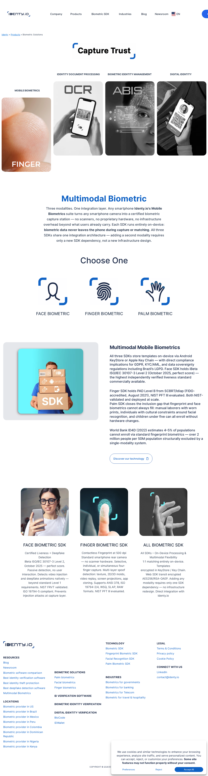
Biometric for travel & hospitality (126, 697)
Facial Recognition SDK (120, 658)
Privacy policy (165, 653)
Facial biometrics (64, 682)
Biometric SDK (100, 14)
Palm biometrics (64, 677)
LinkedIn (162, 672)
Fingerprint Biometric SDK (121, 653)
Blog (144, 14)
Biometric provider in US (18, 706)
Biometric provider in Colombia (22, 727)
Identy (5, 34)
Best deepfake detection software (24, 688)
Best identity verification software (24, 677)
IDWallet (59, 722)
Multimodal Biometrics (17, 693)
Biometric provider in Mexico (21, 716)
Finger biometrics (65, 687)
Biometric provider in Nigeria (21, 741)
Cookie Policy (165, 658)
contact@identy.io (168, 677)
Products (76, 14)
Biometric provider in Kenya (20, 746)
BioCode (59, 717)
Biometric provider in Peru (19, 721)
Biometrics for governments (123, 682)
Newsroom (161, 14)
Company (56, 14)
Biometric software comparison (22, 672)
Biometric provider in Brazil (20, 711)
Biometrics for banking (120, 687)
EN (178, 14)
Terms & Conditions (169, 648)
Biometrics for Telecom (120, 692)
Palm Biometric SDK (118, 663)
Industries (125, 14)
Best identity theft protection (21, 683)
